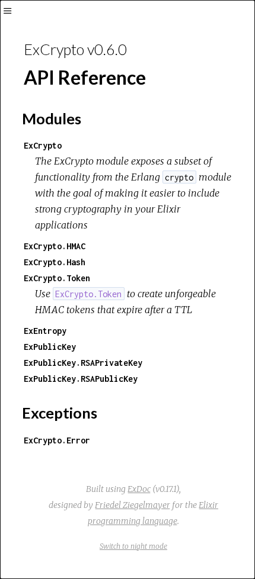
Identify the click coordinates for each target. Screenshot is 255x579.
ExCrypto (43, 145)
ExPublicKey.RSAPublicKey (81, 379)
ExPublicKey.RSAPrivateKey (83, 363)
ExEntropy (45, 331)
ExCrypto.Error (57, 440)
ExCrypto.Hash (54, 262)
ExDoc (139, 489)
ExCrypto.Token (57, 278)
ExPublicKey (50, 347)
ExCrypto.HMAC (54, 246)
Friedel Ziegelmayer (132, 505)
